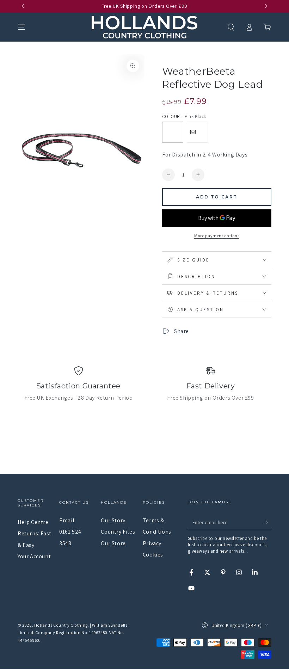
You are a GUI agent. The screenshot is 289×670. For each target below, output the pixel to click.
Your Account (34, 556)
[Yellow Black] (197, 132)
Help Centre (33, 522)
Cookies (153, 554)
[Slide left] (24, 6)
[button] (231, 27)
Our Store (113, 543)
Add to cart (216, 196)
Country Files (118, 531)
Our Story (113, 520)
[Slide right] (265, 6)
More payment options (216, 235)
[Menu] (21, 27)
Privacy (152, 543)
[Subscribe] (267, 522)
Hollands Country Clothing (61, 625)
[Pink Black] (172, 132)
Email (66, 520)
